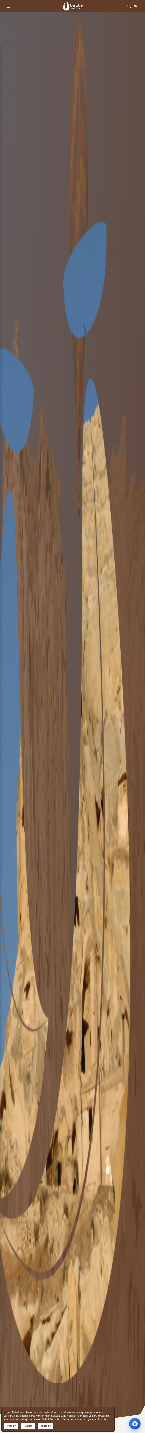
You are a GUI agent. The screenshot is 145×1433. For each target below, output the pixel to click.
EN (135, 6)
